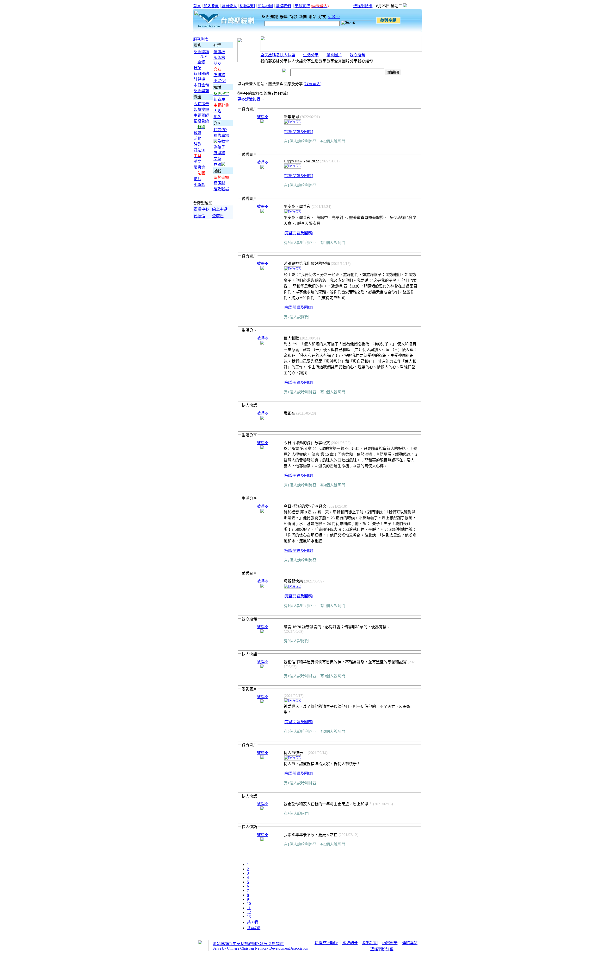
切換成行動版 (326, 943)
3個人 (292, 243)
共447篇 (253, 928)
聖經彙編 (201, 121)
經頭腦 (219, 183)
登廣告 (218, 216)
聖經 (264, 17)
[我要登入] (312, 84)
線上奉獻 (220, 209)
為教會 (223, 141)
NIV (203, 56)
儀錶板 (219, 52)
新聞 (303, 17)
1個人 (292, 141)
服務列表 (201, 39)
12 (249, 912)
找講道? (220, 130)
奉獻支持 (302, 6)
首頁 (197, 6)
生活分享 (311, 55)
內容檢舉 (390, 943)
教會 (197, 133)
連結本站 (410, 943)
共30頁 (252, 922)
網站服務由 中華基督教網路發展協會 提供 (248, 944)
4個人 (329, 485)
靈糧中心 (201, 209)
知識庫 (219, 99)
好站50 (199, 150)
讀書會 (199, 167)
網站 (313, 17)
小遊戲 (199, 185)
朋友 (217, 63)
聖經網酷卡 (362, 6)
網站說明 (370, 943)
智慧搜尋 (201, 110)
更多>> (334, 17)
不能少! (220, 81)
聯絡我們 (283, 6)
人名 (217, 111)
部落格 (219, 58)
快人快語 (287, 55)
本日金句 (201, 85)
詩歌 (293, 17)
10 (249, 903)
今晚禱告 (201, 104)
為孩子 (219, 147)
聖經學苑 (201, 91)
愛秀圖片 (334, 55)
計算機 (199, 79)
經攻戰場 (221, 189)
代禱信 (199, 216)
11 (249, 908)
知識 (274, 17)
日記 (197, 68)
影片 (197, 179)
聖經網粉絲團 (382, 949)
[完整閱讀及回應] (298, 132)
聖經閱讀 (201, 52)
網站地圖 (265, 6)
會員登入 (229, 6)
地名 (217, 117)
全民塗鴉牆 (270, 55)
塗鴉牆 (219, 75)
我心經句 (357, 55)
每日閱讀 (201, 73)
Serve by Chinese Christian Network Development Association (260, 948)
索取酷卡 (350, 943)
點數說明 (247, 6)
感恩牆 (219, 153)
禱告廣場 (221, 136)
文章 (217, 159)
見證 (217, 164)
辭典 (284, 17)
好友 (322, 17)
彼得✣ (262, 117)
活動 (197, 138)
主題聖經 (201, 115)
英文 (197, 162)
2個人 (292, 317)
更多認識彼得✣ (250, 99)
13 (249, 916)
